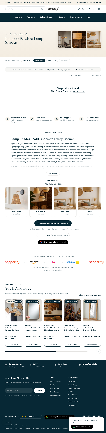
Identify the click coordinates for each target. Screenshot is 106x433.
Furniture (53, 385)
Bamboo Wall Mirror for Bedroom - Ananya (33, 329)
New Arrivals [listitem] (52, 60)
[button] (18, 17)
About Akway (18, 2)
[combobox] (25, 8)
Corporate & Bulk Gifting (31, 2)
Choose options (33, 345)
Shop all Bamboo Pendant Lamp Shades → (53, 223)
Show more (53, 173)
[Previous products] (93, 351)
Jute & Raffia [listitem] (26, 60)
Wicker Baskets (55, 381)
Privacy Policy (72, 405)
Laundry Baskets (55, 395)
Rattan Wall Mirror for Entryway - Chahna (90, 329)
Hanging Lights (55, 388)
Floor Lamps (54, 392)
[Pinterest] (100, 2)
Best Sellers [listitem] (64, 60)
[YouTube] (97, 2)
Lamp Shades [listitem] (39, 60)
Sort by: (69, 75)
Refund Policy (72, 395)
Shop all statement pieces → (90, 295)
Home (6, 34)
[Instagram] (94, 2)
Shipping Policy (73, 398)
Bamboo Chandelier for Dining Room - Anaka (52, 329)
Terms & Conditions (74, 402)
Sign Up (39, 390)
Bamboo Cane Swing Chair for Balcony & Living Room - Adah (71, 329)
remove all (79, 91)
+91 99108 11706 (38, 367)
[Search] (42, 9)
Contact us (8, 2)
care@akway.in (62, 367)
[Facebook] (91, 2)
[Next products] (98, 351)
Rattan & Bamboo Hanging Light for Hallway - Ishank (11, 329)
